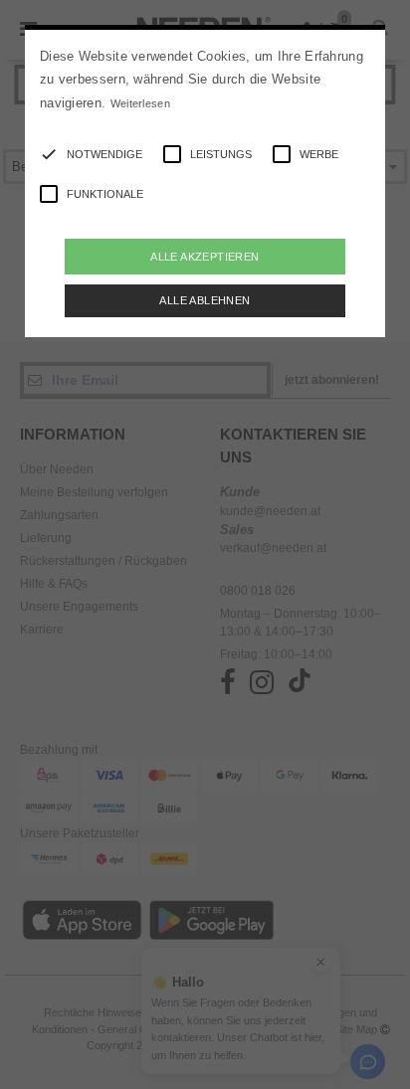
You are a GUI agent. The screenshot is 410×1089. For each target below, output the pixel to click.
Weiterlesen (140, 103)
